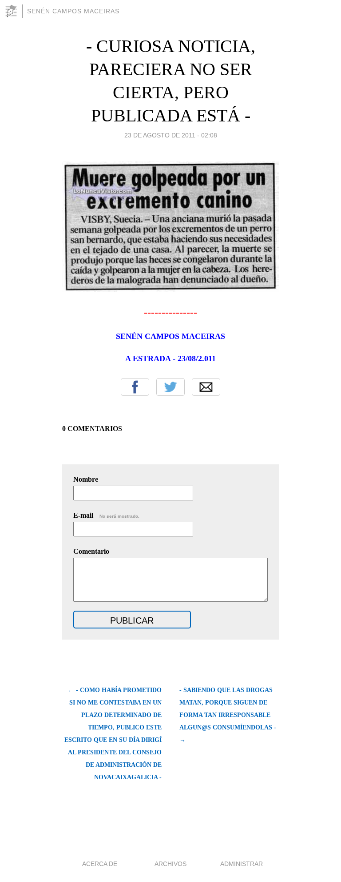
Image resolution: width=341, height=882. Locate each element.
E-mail (106, 515)
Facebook (135, 387)
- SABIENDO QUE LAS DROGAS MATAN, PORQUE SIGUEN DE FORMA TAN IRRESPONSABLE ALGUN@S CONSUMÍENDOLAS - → (227, 715)
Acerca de (99, 863)
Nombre (85, 479)
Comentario (91, 551)
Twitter (170, 387)
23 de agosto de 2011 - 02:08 (170, 135)
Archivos (170, 863)
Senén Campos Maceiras (73, 11)
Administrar (241, 863)
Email (206, 387)
